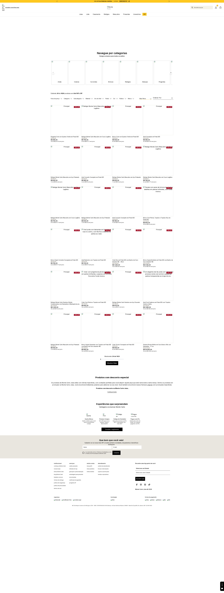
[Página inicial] (112, 7)
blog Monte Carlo (58, 474)
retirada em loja (73, 468)
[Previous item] (57, 1)
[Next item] (169, 1)
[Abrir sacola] (220, 7)
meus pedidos (90, 468)
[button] (170, 72)
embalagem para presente (76, 474)
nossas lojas (57, 468)
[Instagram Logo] (140, 484)
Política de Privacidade (92, 453)
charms (149, 385)
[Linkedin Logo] (145, 484)
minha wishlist (90, 471)
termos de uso (57, 488)
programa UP (72, 482)
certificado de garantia (75, 480)
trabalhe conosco (58, 477)
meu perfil (89, 466)
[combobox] (203, 7)
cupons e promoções (103, 471)
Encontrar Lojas (140, 478)
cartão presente (73, 466)
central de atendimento (104, 466)
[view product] (66, 120)
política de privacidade (60, 485)
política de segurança (59, 482)
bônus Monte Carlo (59, 471)
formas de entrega (59, 480)
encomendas (72, 477)
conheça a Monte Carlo (60, 466)
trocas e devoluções (103, 468)
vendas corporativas (103, 474)
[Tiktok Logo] (149, 484)
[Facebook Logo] (136, 484)
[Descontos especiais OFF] (112, 31)
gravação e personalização (76, 471)
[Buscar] (192, 7)
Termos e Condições (102, 452)
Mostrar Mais (112, 363)
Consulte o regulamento (112, 429)
